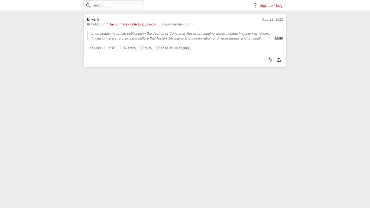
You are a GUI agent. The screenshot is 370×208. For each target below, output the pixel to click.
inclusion (96, 48)
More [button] (279, 37)
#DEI (112, 48)
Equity (147, 48)
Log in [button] (281, 5)
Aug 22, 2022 (272, 19)
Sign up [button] (266, 5)
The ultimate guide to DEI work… (134, 24)
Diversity (129, 48)
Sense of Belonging (173, 48)
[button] (88, 5)
